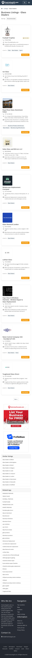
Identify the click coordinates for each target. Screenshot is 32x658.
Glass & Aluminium (7, 513)
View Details (25, 55)
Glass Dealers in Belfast (8, 459)
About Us (19, 621)
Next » (16, 399)
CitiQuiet (5, 580)
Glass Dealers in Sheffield (9, 485)
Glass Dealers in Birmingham (9, 462)
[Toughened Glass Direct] (7, 367)
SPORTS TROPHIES (7, 507)
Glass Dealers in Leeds (8, 471)
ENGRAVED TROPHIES (8, 493)
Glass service (6, 574)
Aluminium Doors (7, 521)
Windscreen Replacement (9, 541)
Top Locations (21, 605)
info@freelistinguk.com (9, 637)
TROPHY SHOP (6, 496)
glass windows (6, 538)
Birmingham (12, 646)
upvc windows (6, 524)
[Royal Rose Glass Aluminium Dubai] (7, 103)
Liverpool (17, 649)
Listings (6, 8)
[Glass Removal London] (7, 218)
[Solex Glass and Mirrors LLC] (7, 142)
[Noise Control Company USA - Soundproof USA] (7, 330)
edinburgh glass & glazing (9, 557)
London (5, 646)
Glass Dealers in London (8, 476)
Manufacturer (6, 516)
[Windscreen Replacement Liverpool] (7, 181)
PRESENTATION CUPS (8, 504)
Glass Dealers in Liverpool (9, 473)
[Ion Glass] (7, 65)
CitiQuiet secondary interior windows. (12, 583)
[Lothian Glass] (7, 253)
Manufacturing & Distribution (18, 127)
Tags (18, 612)
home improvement (7, 571)
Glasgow (26, 646)
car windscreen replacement (9, 543)
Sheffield (11, 649)
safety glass (5, 588)
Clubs (9, 50)
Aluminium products (8, 535)
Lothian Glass (6, 552)
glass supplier (6, 585)
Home (17, 352)
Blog (18, 607)
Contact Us (20, 623)
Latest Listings (21, 614)
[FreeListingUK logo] (9, 2)
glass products (6, 532)
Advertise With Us (22, 625)
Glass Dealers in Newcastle (9, 482)
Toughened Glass (7, 591)
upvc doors (5, 527)
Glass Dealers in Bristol (8, 465)
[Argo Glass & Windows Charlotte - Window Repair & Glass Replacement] (7, 291)
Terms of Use (20, 627)
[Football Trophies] (7, 31)
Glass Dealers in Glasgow (8, 468)
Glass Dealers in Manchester (9, 479)
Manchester (19, 646)
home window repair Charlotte (10, 563)
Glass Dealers (15, 50)
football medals (6, 502)
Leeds (22, 649)
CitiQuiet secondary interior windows (12, 577)
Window (5, 569)
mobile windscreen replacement (10, 546)
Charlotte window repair (8, 560)
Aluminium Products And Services (16, 125)
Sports (20, 50)
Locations (19, 609)
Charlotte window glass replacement (11, 566)
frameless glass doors (8, 510)
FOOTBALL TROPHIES (8, 499)
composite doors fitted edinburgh (11, 555)
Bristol (27, 649)
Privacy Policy (21, 630)
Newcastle (4, 649)
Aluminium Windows (8, 518)
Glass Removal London (8, 549)
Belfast (15, 651)
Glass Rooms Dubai (7, 529)
